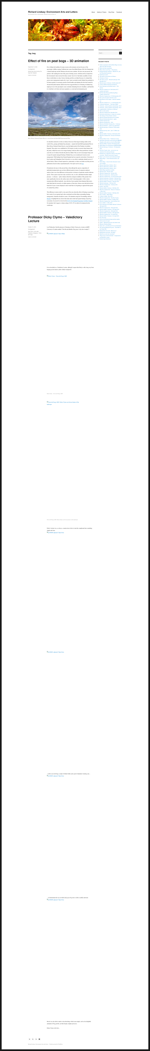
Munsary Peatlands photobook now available (109, 117)
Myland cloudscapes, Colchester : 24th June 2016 (110, 178)
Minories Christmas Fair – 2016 (106, 122)
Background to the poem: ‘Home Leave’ (108, 230)
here (83, 163)
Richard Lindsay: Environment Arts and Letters (53, 11)
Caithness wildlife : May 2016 (106, 196)
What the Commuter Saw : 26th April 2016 (109, 211)
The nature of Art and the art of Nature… (108, 76)
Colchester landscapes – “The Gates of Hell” (109, 104)
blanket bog (30, 71)
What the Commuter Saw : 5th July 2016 (108, 173)
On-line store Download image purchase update (110, 219)
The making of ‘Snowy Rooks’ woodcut (108, 115)
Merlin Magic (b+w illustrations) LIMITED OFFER (110, 145)
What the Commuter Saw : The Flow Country (109, 198)
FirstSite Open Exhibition (105, 239)
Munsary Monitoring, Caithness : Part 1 (108, 168)
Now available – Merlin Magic (106, 194)
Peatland (35, 73)
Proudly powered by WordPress (56, 1044)
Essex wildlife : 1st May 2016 (106, 202)
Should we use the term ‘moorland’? (107, 234)
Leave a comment (32, 75)
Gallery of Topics (101, 12)
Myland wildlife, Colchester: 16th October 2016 (110, 133)
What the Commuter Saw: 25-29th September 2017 (110, 96)
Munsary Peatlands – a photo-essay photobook (109, 125)
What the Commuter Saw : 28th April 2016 (109, 207)
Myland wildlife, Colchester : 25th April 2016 (109, 212)
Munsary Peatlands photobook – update (108, 119)
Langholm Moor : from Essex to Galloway (108, 109)
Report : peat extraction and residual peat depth (110, 156)
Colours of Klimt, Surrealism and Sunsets (108, 84)
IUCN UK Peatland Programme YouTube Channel (79, 201)
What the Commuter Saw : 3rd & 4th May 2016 (110, 201)
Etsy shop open (103, 217)
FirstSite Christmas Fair (105, 120)
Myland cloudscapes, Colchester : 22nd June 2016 (110, 179)
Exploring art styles (104, 74)
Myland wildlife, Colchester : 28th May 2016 (109, 193)
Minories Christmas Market (105, 224)
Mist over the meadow (104, 111)
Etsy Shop (111, 12)
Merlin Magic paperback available (107, 170)
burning (38, 71)
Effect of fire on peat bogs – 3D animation (58, 60)
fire (41, 71)
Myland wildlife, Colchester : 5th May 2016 (109, 199)
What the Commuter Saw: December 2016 (108, 112)
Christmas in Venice (104, 78)
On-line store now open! (105, 221)
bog (35, 71)
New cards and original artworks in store (108, 97)
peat (37, 231)
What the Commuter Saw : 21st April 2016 (109, 214)
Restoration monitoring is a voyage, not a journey (110, 114)
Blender (49, 198)
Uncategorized (31, 69)
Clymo (31, 231)
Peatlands (30, 233)
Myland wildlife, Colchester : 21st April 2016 (109, 216)
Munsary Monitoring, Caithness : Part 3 (108, 165)
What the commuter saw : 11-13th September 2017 (110, 102)
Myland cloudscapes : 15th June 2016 (108, 183)
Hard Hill (30, 73)
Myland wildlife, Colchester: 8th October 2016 (110, 143)
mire (35, 231)
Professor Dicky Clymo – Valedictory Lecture (55, 219)
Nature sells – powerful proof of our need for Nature (110, 225)
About (93, 12)
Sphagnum (35, 233)
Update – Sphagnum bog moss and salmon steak (110, 222)
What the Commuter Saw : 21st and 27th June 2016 (110, 176)
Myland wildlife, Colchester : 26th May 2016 (109, 188)
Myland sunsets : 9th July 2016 (106, 171)
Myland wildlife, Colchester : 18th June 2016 (109, 181)
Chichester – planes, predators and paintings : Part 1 (111, 107)
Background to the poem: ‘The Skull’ (107, 232)
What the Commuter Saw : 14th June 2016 (109, 184)
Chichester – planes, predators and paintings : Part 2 (111, 106)
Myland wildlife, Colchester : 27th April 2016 (109, 209)
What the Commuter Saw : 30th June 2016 (109, 175)
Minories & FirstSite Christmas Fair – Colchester (110, 124)
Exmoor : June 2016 (104, 186)
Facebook (119, 12)
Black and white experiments (106, 68)
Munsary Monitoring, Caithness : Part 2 (108, 166)
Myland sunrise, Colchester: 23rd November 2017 (110, 83)
